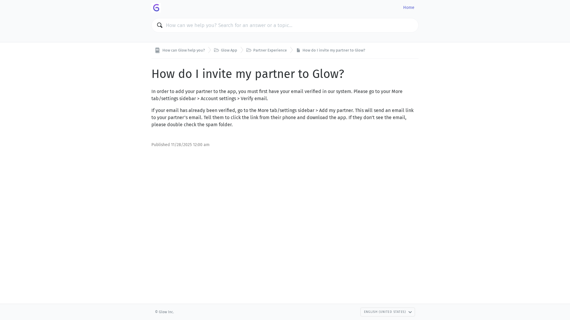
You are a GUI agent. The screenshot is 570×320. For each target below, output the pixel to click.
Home (408, 7)
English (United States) (385, 312)
